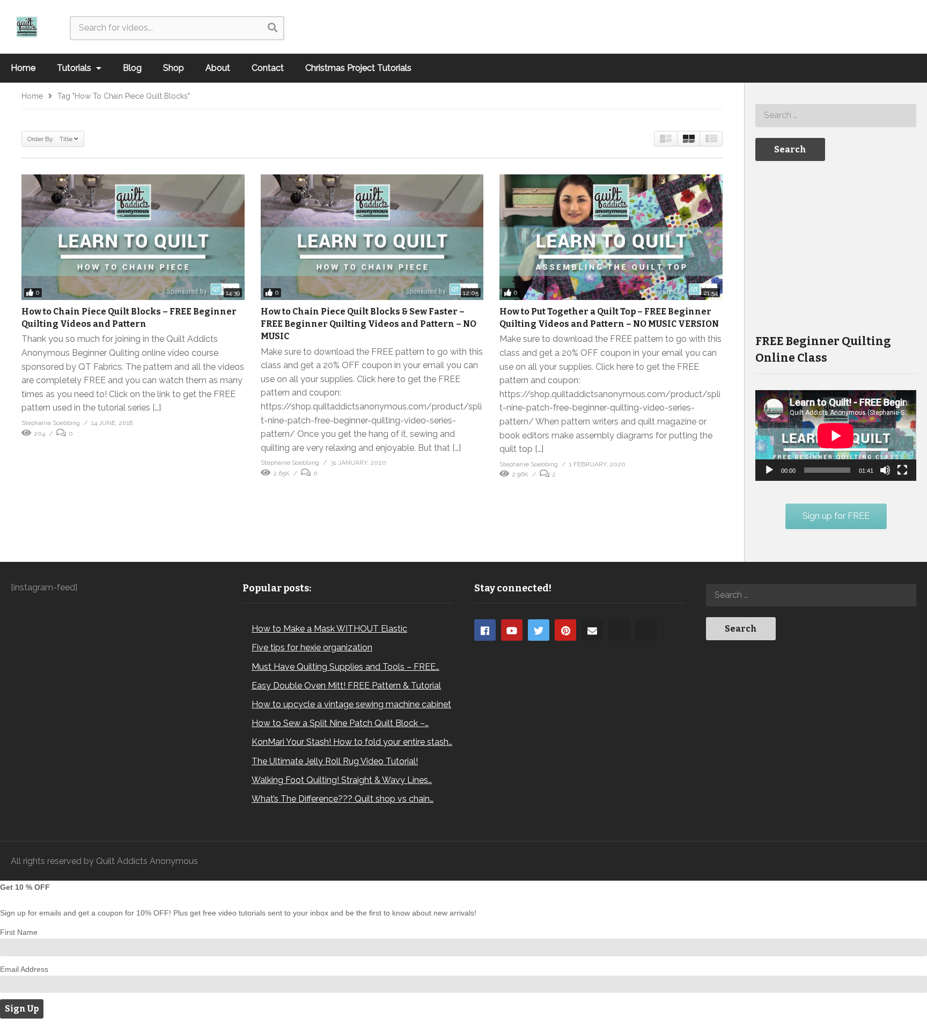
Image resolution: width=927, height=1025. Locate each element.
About (217, 68)
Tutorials (75, 68)
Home (23, 68)
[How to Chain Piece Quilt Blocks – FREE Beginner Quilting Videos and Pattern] (133, 237)
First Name (19, 932)
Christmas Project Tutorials (358, 68)
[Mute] (885, 470)
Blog (132, 68)
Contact (268, 68)
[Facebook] (485, 630)
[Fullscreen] (902, 470)
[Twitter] (538, 630)
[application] (835, 435)
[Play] (769, 470)
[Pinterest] (565, 630)
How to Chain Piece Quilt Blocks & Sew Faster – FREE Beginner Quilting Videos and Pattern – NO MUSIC (368, 323)
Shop (173, 68)
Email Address (24, 969)
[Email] (592, 630)
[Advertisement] (835, 246)
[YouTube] (512, 630)
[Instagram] (619, 630)
